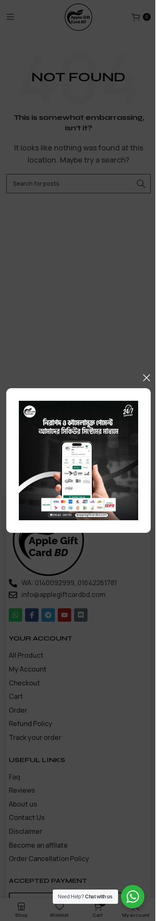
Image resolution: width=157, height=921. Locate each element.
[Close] (146, 377)
